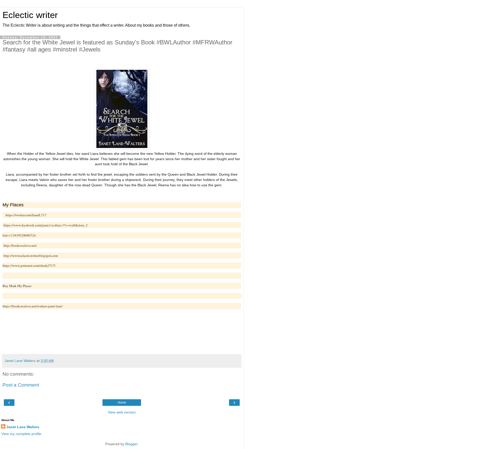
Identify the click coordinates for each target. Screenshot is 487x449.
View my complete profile (21, 434)
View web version (122, 412)
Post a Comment (21, 385)
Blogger (131, 444)
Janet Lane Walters (22, 427)
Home (122, 402)
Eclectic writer (30, 15)
